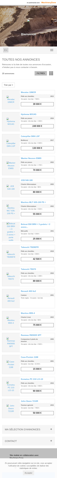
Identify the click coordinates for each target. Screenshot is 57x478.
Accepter (28, 473)
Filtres (41, 73)
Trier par (8, 85)
